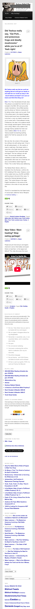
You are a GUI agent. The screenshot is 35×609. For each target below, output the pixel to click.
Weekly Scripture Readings (17, 216)
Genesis (9, 606)
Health (6, 308)
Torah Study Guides (11, 395)
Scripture (12, 306)
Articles (7, 382)
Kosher (28, 218)
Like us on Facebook (11, 456)
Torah (12, 220)
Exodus (14, 599)
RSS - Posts (8, 441)
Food (23, 218)
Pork (9, 220)
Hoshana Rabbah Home (21, 17)
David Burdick (9, 533)
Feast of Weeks (25, 603)
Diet (13, 218)
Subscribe (8, 434)
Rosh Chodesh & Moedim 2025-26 (15, 390)
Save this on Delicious (17, 446)
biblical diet (8, 218)
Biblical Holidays (12, 592)
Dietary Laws (18, 218)
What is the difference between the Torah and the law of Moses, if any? (17, 562)
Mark (6, 220)
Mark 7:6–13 (17, 131)
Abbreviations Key (10, 380)
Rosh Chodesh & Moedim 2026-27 (15, 392)
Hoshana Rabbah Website (12, 385)
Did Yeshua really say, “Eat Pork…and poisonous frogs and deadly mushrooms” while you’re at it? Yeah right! (13, 40)
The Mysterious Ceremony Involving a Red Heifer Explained (15, 522)
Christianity (22, 592)
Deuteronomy (11, 595)
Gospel (17, 606)
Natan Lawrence (9, 520)
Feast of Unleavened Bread (12, 603)
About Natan (8, 17)
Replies (11, 308)
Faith (19, 599)
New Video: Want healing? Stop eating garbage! (13, 232)
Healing (25, 306)
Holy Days (23, 606)
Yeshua (25, 220)
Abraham (7, 586)
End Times (21, 595)
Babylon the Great (15, 586)
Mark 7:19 (7, 102)
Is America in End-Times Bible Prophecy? (17, 387)
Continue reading (11, 195)
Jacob (28, 606)
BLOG (6, 13)
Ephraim (7, 600)
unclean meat (19, 220)
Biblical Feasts (12, 589)
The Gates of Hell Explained (21, 549)
